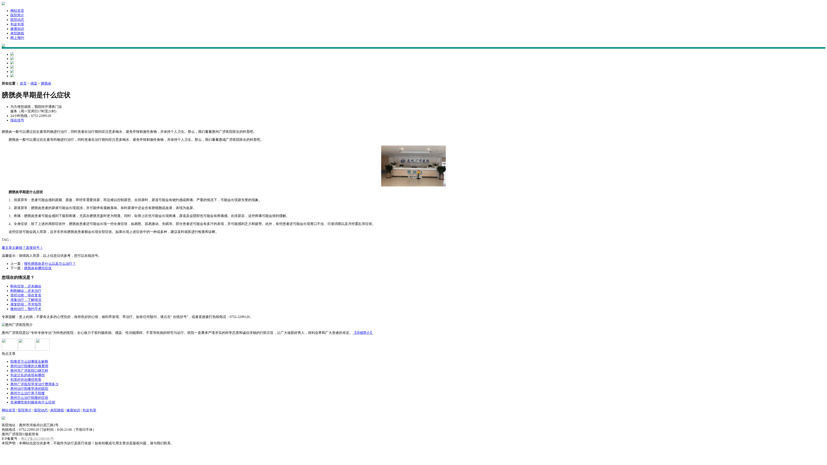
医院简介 (17, 15)
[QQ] (10, 349)
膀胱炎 (46, 83)
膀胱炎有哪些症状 (38, 268)
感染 (33, 83)
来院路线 (17, 33)
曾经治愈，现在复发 (25, 295)
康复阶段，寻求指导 (25, 304)
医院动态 (17, 20)
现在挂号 (17, 120)
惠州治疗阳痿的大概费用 (29, 366)
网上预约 (17, 38)
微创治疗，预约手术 (25, 309)
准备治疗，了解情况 (25, 300)
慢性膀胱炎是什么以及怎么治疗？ (50, 263)
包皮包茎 (17, 24)
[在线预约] (43, 349)
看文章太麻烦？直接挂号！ (22, 248)
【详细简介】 (363, 333)
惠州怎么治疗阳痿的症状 (29, 398)
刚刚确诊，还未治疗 (25, 291)
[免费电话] (27, 349)
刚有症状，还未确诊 (25, 286)
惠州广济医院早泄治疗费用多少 (34, 384)
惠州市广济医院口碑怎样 (29, 370)
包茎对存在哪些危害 (25, 379)
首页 (23, 83)
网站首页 (17, 10)
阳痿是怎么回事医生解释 (29, 361)
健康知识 (17, 29)
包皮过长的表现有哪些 (27, 375)
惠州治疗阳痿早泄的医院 (29, 389)
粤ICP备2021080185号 (37, 438)
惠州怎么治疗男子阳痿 (27, 393)
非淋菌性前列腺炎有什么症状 (32, 402)
